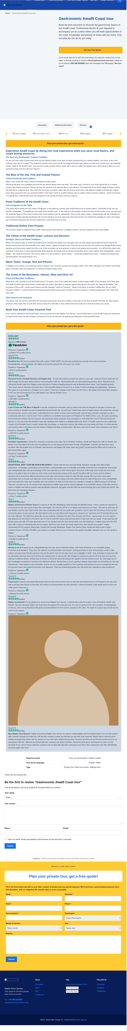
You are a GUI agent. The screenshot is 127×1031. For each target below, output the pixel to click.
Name (8, 828)
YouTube (100, 988)
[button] (6, 134)
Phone (68, 904)
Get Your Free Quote (92, 50)
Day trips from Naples (57, 858)
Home (7, 13)
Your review (10, 804)
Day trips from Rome (72, 858)
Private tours (84, 858)
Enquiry (9, 933)
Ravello (92, 858)
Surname (69, 894)
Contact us (39, 995)
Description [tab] (42, 125)
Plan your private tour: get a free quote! (65, 143)
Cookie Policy (73, 991)
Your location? (12, 913)
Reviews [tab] (84, 125)
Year (66, 923)
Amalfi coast (45, 858)
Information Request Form (76, 984)
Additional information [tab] (63, 125)
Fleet (37, 988)
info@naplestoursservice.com (17, 1002)
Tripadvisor (101, 991)
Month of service (13, 923)
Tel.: (13, 1000)
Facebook (101, 984)
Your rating (9, 793)
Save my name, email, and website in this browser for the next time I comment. (40, 839)
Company (39, 984)
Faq (36, 991)
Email (66, 828)
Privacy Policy (73, 988)
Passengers (70, 913)
